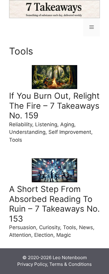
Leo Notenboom (70, 257)
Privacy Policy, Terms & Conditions (54, 264)
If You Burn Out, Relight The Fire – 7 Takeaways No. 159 (54, 105)
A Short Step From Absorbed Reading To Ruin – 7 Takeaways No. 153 (54, 203)
